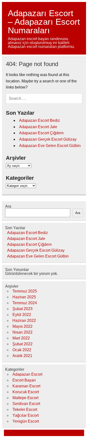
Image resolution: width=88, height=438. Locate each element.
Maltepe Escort (25, 398)
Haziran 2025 (24, 297)
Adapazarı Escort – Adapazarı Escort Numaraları (44, 21)
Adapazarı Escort (27, 374)
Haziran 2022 (24, 320)
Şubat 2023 (22, 309)
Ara (8, 206)
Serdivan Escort (26, 404)
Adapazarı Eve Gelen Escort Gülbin (50, 146)
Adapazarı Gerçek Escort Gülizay (48, 139)
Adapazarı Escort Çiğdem (41, 133)
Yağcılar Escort (25, 415)
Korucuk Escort (25, 392)
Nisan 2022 (22, 332)
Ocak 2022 (21, 350)
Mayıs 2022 (22, 326)
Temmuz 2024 (24, 303)
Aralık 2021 (22, 356)
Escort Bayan (24, 380)
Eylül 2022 (21, 315)
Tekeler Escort (24, 409)
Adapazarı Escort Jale (38, 127)
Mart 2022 (21, 338)
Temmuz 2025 (24, 291)
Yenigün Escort (25, 421)
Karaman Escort (26, 386)
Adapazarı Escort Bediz (39, 120)
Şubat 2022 (22, 344)
